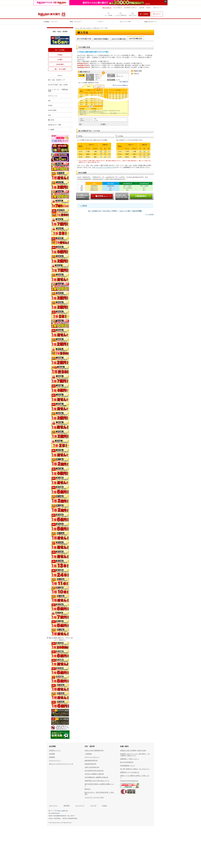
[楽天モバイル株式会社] (100, 2)
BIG (49, 100)
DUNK (50, 105)
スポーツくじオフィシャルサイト (102, 167)
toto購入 (60, 59)
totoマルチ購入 (137, 211)
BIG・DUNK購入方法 (94, 211)
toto (49, 115)
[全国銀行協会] (129, 786)
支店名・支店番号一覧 (62, 810)
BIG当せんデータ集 (54, 125)
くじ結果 (51, 129)
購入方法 (96, 28)
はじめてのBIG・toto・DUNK (58, 85)
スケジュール (52, 96)
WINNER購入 (60, 64)
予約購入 (60, 55)
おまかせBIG (52, 110)
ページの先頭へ (150, 214)
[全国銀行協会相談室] (128, 792)
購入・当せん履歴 (60, 69)
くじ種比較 (83, 206)
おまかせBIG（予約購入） (110, 211)
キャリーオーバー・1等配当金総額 (58, 90)
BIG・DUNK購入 (60, 50)
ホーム (77, 28)
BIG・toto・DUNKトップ (86, 28)
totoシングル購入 (125, 211)
